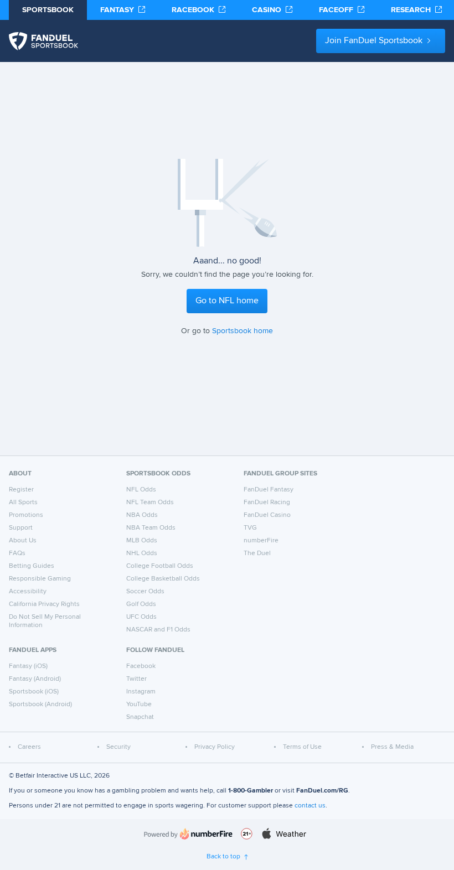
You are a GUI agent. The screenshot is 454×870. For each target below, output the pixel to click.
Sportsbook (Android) (40, 704)
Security (118, 747)
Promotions (26, 515)
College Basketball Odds (163, 579)
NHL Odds (141, 553)
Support (21, 528)
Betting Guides (31, 566)
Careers (29, 747)
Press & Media (392, 747)
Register (21, 489)
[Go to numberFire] (188, 834)
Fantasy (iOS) (28, 666)
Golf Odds (141, 604)
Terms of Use (302, 747)
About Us (23, 540)
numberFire (261, 540)
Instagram (141, 691)
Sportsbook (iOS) (34, 691)
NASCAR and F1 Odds (158, 629)
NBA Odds (142, 515)
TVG (250, 528)
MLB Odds (141, 540)
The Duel (257, 553)
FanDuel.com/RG (322, 791)
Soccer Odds (145, 591)
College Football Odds (159, 566)
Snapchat (140, 717)
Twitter (136, 679)
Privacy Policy (214, 747)
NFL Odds (141, 489)
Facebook (141, 666)
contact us (310, 805)
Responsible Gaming (40, 579)
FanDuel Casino (267, 515)
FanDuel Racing (267, 502)
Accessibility (28, 591)
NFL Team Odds (150, 502)
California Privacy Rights (44, 604)
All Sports (23, 502)
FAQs (17, 553)
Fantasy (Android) (35, 679)
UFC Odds (141, 617)
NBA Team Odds (151, 528)
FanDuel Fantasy (268, 489)
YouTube (139, 704)
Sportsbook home (242, 331)
